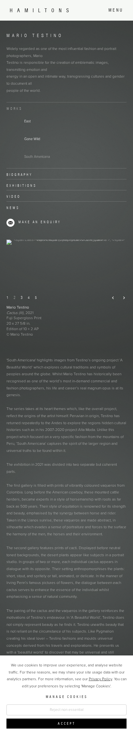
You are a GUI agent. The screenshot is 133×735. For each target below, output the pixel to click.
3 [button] (22, 297)
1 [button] (7, 297)
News (12, 208)
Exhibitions (21, 185)
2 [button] (14, 297)
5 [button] (36, 297)
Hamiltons (41, 10)
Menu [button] (115, 10)
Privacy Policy (100, 679)
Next (121, 298)
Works (14, 108)
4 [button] (29, 297)
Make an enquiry (39, 222)
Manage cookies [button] (66, 697)
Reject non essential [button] (67, 709)
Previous (110, 298)
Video (13, 196)
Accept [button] (67, 723)
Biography (19, 175)
